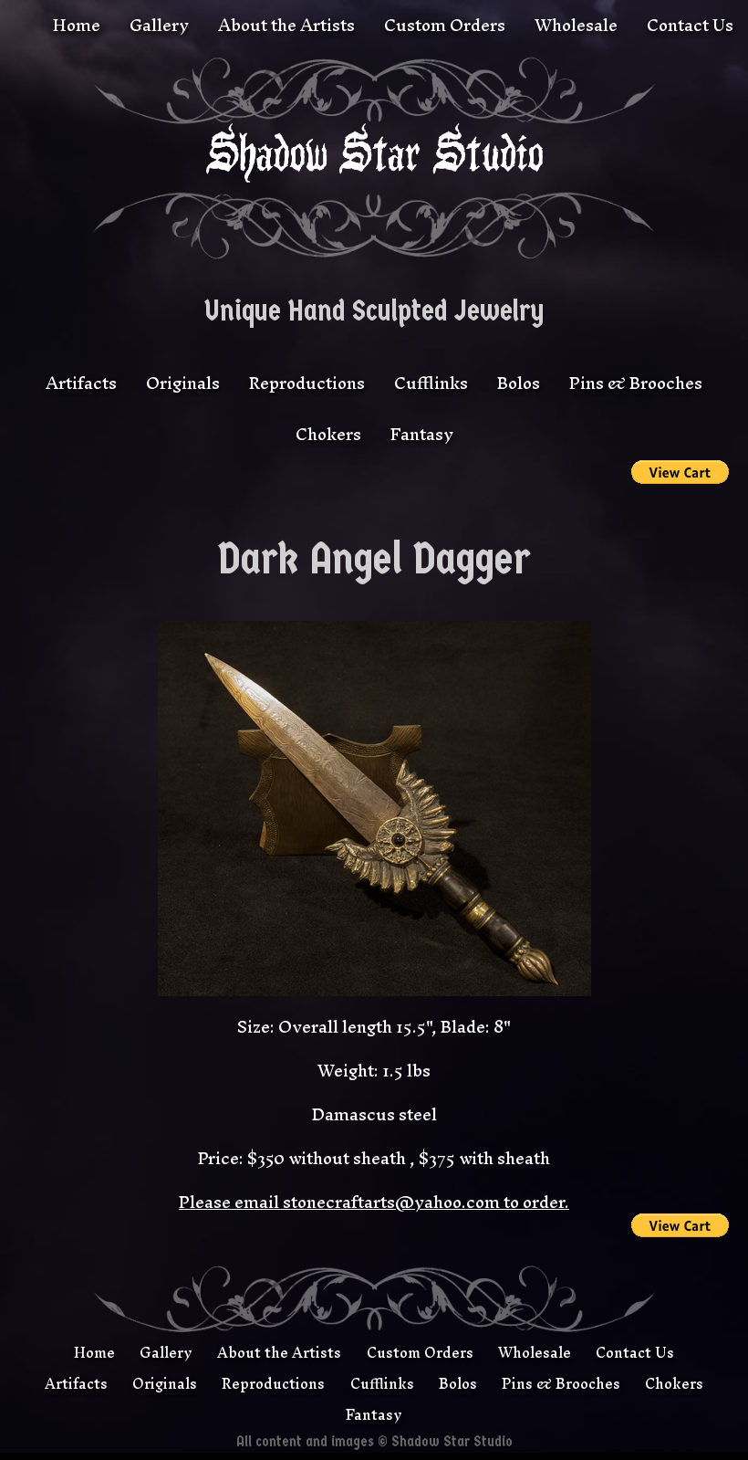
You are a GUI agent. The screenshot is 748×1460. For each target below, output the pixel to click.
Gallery (159, 25)
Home (76, 25)
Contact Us (690, 25)
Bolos (518, 383)
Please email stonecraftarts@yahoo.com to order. (374, 1202)
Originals (183, 383)
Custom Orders (444, 25)
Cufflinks (431, 383)
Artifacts (81, 383)
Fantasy (421, 434)
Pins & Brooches (635, 383)
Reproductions (307, 383)
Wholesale (576, 25)
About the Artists (286, 25)
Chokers (328, 434)
